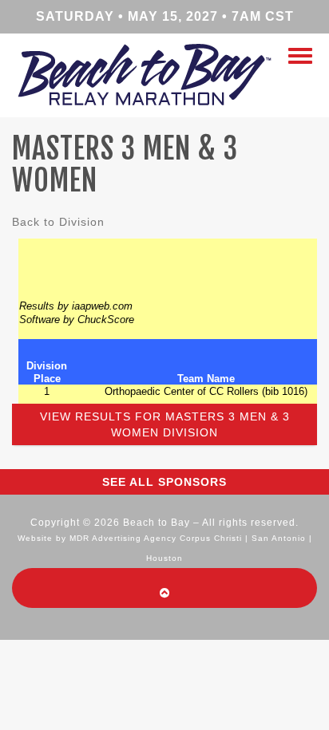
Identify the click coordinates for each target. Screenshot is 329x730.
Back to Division (58, 221)
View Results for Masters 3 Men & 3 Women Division (165, 424)
